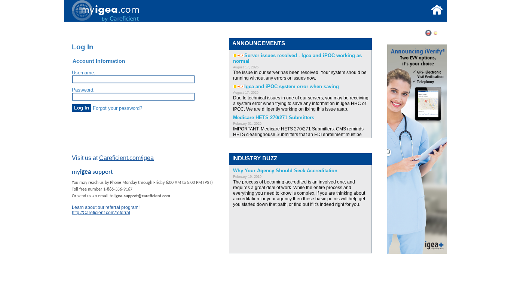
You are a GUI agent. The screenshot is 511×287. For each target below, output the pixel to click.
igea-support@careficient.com (142, 196)
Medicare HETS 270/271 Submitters (273, 117)
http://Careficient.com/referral (101, 212)
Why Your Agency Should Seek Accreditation (285, 170)
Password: (83, 90)
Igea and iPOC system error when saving (291, 86)
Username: (83, 72)
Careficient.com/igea (126, 158)
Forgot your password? (117, 108)
